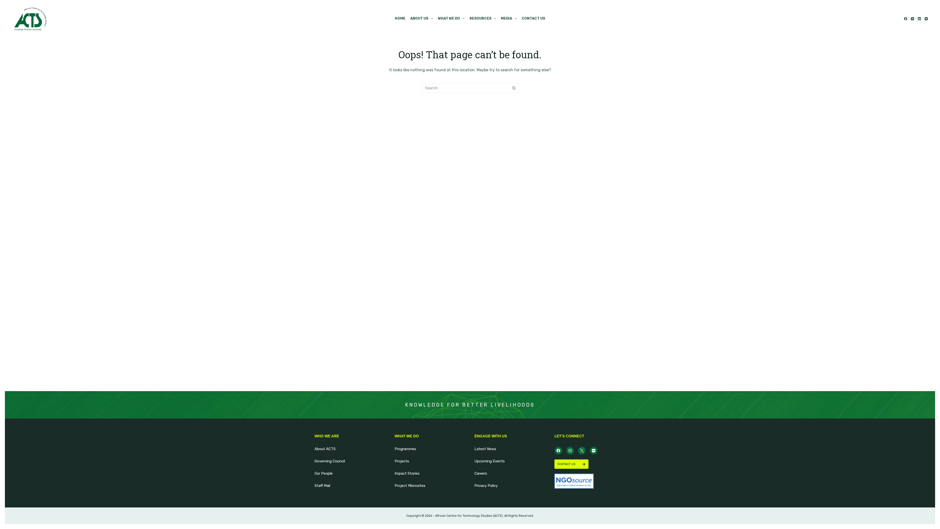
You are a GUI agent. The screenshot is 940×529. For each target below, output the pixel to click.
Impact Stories (407, 473)
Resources (481, 18)
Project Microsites (410, 485)
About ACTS (325, 449)
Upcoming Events (489, 461)
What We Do (449, 18)
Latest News (485, 449)
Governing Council (330, 461)
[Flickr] (594, 451)
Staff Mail (322, 485)
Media (506, 18)
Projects (402, 461)
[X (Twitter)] (912, 18)
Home (400, 18)
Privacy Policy (486, 485)
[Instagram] (570, 451)
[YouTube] (926, 18)
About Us (419, 18)
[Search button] (514, 88)
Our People (324, 473)
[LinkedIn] (919, 18)
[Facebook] (905, 18)
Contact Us (533, 18)
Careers (480, 473)
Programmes (405, 449)
